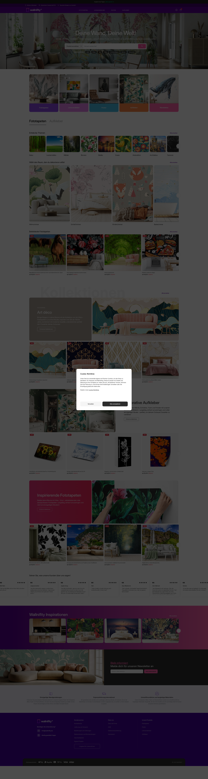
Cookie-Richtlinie (93, 390)
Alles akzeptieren (115, 404)
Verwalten (91, 404)
